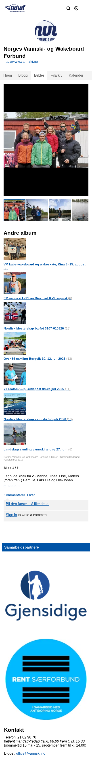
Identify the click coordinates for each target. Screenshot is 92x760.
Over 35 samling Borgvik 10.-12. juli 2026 (38, 358)
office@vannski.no (30, 753)
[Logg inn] (76, 8)
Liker (31, 495)
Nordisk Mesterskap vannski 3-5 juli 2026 (38, 419)
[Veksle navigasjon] (84, 8)
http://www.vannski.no (21, 61)
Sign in (11, 515)
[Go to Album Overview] (15, 249)
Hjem (7, 75)
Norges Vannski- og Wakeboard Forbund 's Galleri (31, 457)
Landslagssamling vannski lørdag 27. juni (38, 449)
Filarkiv (56, 75)
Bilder (39, 75)
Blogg (23, 75)
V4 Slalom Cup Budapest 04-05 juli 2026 (37, 389)
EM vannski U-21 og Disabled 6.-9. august (38, 298)
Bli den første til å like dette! (27, 504)
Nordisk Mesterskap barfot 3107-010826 (37, 328)
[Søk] (68, 8)
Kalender (76, 75)
